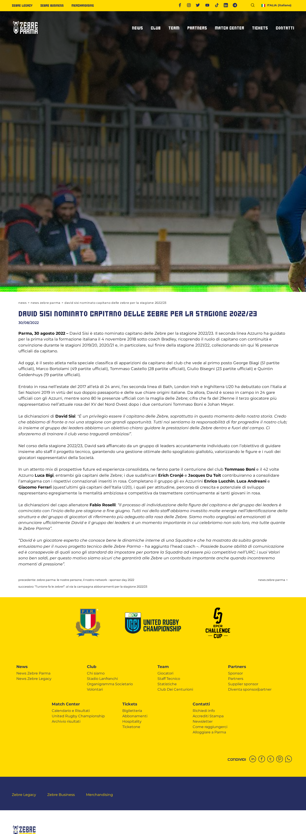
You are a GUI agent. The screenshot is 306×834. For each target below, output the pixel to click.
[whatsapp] (289, 759)
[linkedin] (253, 759)
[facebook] (262, 759)
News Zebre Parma (45, 302)
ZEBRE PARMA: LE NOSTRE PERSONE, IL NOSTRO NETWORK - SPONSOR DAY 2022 (85, 580)
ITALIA (279, 5)
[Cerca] (254, 6)
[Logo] (25, 36)
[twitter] (271, 759)
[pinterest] (280, 759)
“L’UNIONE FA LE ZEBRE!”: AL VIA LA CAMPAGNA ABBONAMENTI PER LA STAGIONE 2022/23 (91, 586)
